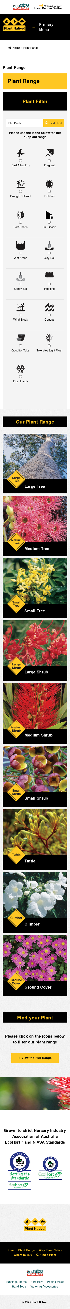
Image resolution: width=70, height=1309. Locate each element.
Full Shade (49, 227)
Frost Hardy (20, 381)
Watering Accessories (44, 1286)
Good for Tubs (20, 350)
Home (16, 48)
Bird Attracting (21, 165)
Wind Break (20, 319)
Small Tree (34, 610)
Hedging (49, 288)
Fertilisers (37, 1282)
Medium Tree (36, 548)
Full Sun (49, 196)
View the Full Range (36, 1058)
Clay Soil (49, 258)
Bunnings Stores (16, 1282)
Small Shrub (36, 798)
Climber (32, 924)
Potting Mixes (55, 1282)
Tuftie (29, 861)
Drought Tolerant (20, 196)
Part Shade (20, 227)
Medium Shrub (38, 735)
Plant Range (26, 1250)
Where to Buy (23, 1255)
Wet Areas (20, 258)
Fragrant (49, 165)
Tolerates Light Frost (49, 350)
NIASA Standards (49, 1142)
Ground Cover (38, 987)
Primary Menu (46, 27)
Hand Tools (19, 1286)
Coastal (49, 319)
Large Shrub (36, 672)
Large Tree (34, 486)
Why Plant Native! (51, 1250)
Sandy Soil (20, 288)
